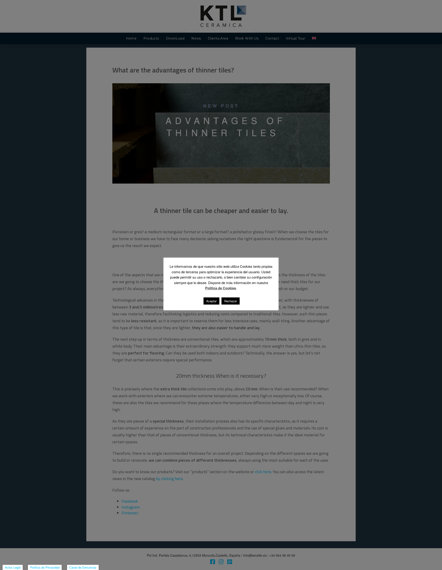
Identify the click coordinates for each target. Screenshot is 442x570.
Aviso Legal (12, 567)
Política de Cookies (220, 288)
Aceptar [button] (211, 301)
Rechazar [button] (230, 301)
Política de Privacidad (44, 567)
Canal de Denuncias (82, 567)
